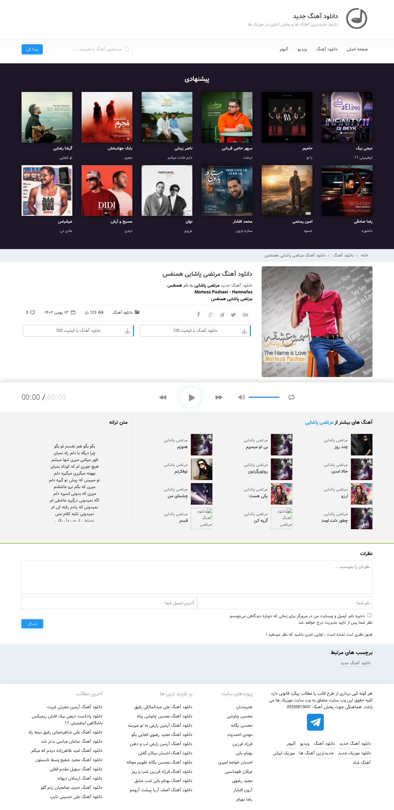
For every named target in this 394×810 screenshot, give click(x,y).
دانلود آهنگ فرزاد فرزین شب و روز (161, 771)
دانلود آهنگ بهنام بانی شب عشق (163, 780)
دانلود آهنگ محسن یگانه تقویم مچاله (159, 762)
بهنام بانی (244, 753)
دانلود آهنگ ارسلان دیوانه (80, 778)
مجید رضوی (242, 780)
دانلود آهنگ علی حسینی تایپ (76, 796)
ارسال (32, 624)
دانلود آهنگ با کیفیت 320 (78, 331)
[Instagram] (295, 722)
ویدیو (302, 49)
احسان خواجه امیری (235, 762)
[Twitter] (233, 314)
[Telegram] (221, 314)
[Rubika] (336, 722)
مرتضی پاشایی (319, 422)
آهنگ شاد (362, 762)
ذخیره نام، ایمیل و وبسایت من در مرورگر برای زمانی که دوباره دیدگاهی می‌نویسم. (297, 616)
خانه (364, 255)
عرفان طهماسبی (238, 771)
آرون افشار (242, 790)
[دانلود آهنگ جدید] (357, 19)
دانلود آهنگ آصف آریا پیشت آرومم (161, 790)
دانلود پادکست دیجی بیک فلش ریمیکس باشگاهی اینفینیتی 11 (67, 719)
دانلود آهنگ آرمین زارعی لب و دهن (161, 744)
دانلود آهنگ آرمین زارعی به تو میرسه (160, 725)
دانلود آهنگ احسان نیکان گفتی (165, 753)
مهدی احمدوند (239, 734)
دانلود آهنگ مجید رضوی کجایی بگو (161, 734)
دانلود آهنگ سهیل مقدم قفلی (76, 769)
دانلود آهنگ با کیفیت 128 (195, 331)
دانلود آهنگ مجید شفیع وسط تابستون (69, 759)
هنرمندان (244, 707)
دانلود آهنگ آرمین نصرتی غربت (75, 707)
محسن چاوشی (239, 716)
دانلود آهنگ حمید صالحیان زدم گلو (72, 787)
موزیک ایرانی (284, 753)
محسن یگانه (241, 725)
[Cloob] (245, 314)
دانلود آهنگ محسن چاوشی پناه (164, 716)
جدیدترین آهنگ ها (316, 753)
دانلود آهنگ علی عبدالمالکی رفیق (163, 707)
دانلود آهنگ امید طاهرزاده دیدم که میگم (67, 750)
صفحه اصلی (357, 49)
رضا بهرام (244, 799)
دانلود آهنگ (326, 49)
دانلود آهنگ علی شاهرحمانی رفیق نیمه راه (66, 732)
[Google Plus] (210, 314)
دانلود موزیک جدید (354, 753)
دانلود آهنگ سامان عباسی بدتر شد (72, 741)
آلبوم (284, 49)
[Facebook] (198, 314)
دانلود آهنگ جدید (236, 285)
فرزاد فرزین (242, 744)
